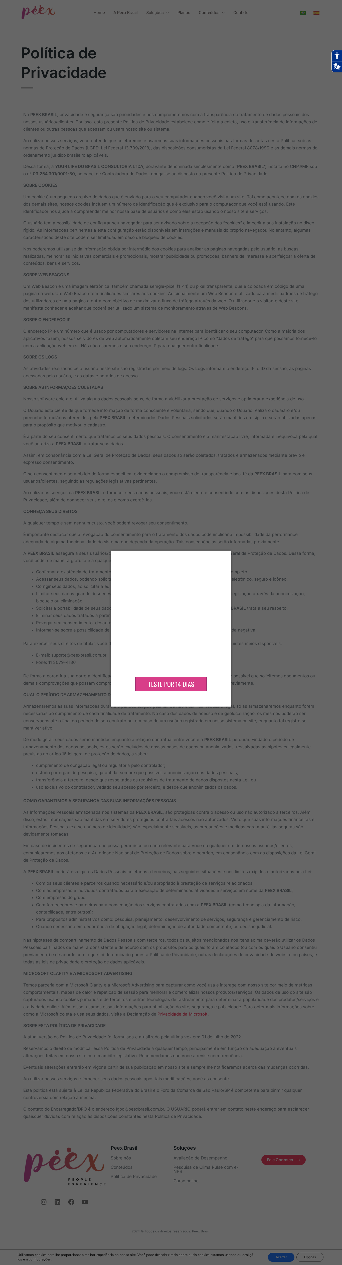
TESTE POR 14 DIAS (171, 684)
